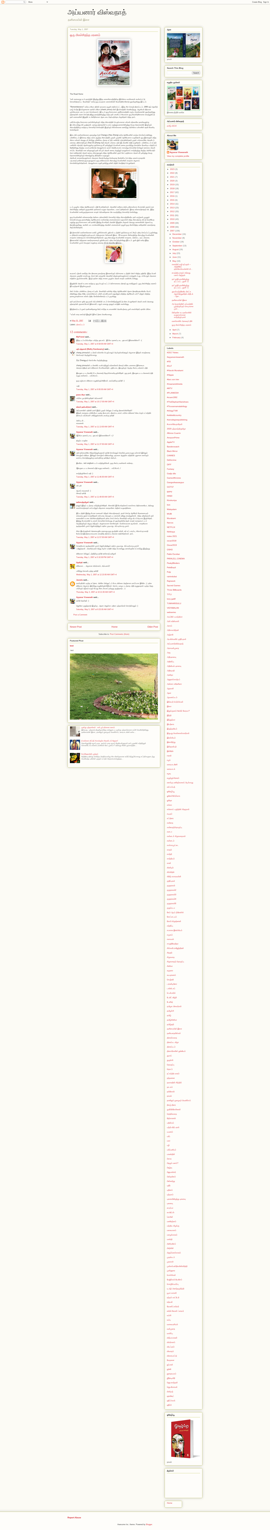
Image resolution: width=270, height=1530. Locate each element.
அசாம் (169, 626)
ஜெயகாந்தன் (172, 1382)
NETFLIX (171, 527)
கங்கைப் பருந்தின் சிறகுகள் (178, 809)
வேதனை (170, 1360)
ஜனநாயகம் (171, 1374)
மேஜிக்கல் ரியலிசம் (174, 1279)
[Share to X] (99, 320)
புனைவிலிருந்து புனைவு (176, 1199)
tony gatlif (171, 599)
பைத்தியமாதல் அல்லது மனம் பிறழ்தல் (181, 274)
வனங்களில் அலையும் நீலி (182, 321)
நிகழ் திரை (171, 1105)
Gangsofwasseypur (175, 482)
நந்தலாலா (171, 1078)
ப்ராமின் (170, 1217)
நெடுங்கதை (172, 1114)
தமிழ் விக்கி (172, 126)
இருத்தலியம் (172, 729)
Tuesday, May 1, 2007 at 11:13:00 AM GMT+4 (95, 427)
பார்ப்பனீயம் (171, 1150)
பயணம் (170, 1132)
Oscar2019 (172, 545)
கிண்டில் (170, 867)
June (174, 257)
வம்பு (169, 1320)
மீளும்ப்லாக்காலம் (174, 1253)
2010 (172, 219)
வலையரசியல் (172, 1324)
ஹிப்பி (169, 1405)
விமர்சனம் (171, 1342)
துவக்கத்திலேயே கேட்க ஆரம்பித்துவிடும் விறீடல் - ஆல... (182, 293)
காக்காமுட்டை (173, 845)
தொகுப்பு (170, 1065)
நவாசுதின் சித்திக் (174, 1082)
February (176, 337)
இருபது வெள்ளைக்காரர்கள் (178, 733)
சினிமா (170, 966)
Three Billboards (174, 590)
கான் (169, 863)
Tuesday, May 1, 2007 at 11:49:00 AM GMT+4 (95, 497)
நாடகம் (170, 1087)
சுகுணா (170, 970)
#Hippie (170, 375)
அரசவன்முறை (173, 648)
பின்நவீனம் (171, 1176)
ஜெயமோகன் (172, 1387)
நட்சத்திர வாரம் (173, 1073)
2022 (172, 173)
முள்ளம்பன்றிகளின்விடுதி (177, 1266)
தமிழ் (169, 1015)
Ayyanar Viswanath (84, 432)
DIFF (169, 464)
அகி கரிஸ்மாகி (173, 621)
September (177, 246)
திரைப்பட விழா (173, 1042)
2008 (172, 227)
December (177, 234)
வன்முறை (171, 1329)
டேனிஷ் (170, 1002)
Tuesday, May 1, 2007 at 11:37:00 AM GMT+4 (95, 444)
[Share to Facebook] (102, 320)
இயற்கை (170, 724)
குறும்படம (171, 908)
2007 (172, 231)
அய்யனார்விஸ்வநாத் (175, 644)
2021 (172, 177)
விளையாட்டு (172, 1356)
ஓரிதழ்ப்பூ (171, 791)
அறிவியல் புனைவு (174, 666)
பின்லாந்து (171, 1181)
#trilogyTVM (172, 411)
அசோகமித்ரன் (173, 630)
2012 (172, 211)
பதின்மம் (170, 1123)
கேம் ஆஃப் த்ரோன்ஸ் (175, 912)
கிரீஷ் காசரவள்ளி (174, 876)
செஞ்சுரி (170, 979)
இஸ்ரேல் (170, 751)
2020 (172, 181)
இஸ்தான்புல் (172, 746)
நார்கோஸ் (171, 1091)
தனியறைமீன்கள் (174, 1033)
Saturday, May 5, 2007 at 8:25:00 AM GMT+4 (94, 609)
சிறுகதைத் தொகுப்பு (175, 961)
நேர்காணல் (171, 1118)
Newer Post (76, 627)
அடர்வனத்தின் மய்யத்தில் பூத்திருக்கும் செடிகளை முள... (183, 306)
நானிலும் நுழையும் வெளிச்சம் (179, 1100)
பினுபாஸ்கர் (171, 1172)
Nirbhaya (171, 532)
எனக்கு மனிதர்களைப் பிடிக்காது (180, 782)
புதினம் (170, 1190)
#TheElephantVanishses (177, 402)
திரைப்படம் (80, 325)
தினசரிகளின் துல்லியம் (176, 1051)
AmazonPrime (173, 437)
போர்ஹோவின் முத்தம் (89, 754)
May (174, 261)
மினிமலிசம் (171, 1244)
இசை (169, 706)
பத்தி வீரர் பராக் (173, 1127)
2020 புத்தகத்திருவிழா (176, 429)
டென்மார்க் (171, 993)
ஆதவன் (170, 688)
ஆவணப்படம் (172, 697)
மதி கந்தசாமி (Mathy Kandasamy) (90, 349)
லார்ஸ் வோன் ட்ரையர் (175, 1311)
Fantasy (170, 469)
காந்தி (169, 854)
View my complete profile (178, 156)
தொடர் (170, 1069)
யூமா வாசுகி (172, 1293)
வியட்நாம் (171, 1347)
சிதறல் (169, 953)
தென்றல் (79, 562)
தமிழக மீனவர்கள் (174, 1006)
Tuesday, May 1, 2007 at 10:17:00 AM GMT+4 (95, 402)
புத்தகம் (170, 1194)
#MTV (169, 388)
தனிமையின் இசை (179, 300)
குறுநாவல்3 (171, 894)
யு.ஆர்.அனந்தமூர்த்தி (175, 1288)
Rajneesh (171, 581)
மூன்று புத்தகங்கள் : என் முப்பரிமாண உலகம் (98, 727)
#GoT (169, 366)
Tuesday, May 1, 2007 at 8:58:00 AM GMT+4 (94, 344)
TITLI (169, 594)
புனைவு (170, 1203)
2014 (172, 204)
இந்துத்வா (171, 720)
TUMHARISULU (174, 603)
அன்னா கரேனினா (174, 684)
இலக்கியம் (171, 738)
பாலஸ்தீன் (171, 1154)
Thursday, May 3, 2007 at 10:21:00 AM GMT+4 (95, 592)
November (177, 238)
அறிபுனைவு (171, 657)
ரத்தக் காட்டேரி (173, 1297)
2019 (172, 184)
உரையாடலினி (172, 764)
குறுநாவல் (171, 885)
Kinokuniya (172, 500)
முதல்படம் (171, 1257)
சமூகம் (170, 935)
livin (168, 505)
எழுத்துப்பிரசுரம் (173, 778)
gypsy (169, 491)
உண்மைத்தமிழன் (82, 502)
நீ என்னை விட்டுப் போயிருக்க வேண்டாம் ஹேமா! (99, 741)
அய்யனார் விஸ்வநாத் (97, 11)
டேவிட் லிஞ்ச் (172, 997)
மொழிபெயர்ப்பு (173, 1284)
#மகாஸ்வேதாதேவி (174, 424)
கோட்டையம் (172, 917)
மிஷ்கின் (170, 1248)
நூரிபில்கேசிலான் (174, 1109)
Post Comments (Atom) (119, 634)
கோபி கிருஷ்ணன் (174, 921)
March (175, 334)
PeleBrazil (171, 567)
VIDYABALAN (173, 608)
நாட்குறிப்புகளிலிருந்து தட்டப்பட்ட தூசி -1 (180, 286)
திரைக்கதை (172, 1038)
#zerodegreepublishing (177, 420)
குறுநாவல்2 (171, 890)
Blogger (149, 1524)
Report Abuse (74, 1517)
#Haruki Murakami (175, 370)
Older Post (152, 627)
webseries (171, 612)
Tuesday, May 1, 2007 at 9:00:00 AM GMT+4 (94, 389)
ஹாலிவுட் (170, 1396)
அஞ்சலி (170, 635)
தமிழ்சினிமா (172, 1020)
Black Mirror (172, 451)
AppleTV (171, 442)
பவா (168, 1141)
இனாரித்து (171, 742)
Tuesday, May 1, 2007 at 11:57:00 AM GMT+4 (95, 537)
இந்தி (169, 715)
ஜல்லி (169, 1369)
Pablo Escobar (173, 554)
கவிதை (170, 823)
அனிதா (170, 675)
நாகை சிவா (80, 395)
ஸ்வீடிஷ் (170, 1391)
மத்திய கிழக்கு (173, 1226)
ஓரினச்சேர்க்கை (173, 796)
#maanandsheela (174, 384)
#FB (169, 361)
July (174, 253)
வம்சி (169, 1315)
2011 (172, 215)
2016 (172, 196)
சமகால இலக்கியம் (174, 930)
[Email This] (94, 320)
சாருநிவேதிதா (172, 944)
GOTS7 (170, 487)
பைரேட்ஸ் (170, 1212)
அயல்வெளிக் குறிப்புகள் (176, 639)
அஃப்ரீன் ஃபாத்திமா (175, 617)
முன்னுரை (171, 1270)
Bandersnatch (173, 446)
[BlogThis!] (97, 320)
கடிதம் (169, 814)
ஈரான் (169, 756)
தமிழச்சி (170, 1011)
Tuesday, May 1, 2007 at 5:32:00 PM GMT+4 (94, 557)
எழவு (169, 773)
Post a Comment (80, 615)
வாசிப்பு (170, 1333)
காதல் (169, 850)
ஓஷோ (169, 800)
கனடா (169, 832)
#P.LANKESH (173, 393)
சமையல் (170, 939)
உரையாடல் (171, 769)
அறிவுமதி (171, 670)
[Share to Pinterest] (105, 320)
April (174, 330)
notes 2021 (172, 536)
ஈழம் (169, 760)
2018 (172, 188)
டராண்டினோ (172, 984)
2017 (172, 192)
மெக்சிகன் (171, 1275)
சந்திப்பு (170, 926)
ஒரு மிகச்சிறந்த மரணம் (181, 325)
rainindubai (172, 576)
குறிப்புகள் (171, 881)
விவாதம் (170, 1351)
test (72, 646)
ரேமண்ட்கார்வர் (173, 1306)
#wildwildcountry (174, 415)
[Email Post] (89, 321)
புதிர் (168, 1185)
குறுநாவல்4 (171, 899)
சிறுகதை (171, 957)
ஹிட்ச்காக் (171, 1400)
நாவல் (169, 1096)
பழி (168, 1145)
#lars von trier (173, 379)
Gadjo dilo (171, 473)
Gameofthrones (174, 478)
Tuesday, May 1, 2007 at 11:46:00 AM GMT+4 (95, 477)
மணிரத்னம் (171, 1221)
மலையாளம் (171, 1230)
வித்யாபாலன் (172, 1338)
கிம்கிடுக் (171, 872)
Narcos (170, 523)
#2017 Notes (172, 352)
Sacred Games (173, 585)
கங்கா (169, 805)
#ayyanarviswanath (175, 357)
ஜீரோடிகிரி (171, 1378)
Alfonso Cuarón (174, 433)
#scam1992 (172, 397)
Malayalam (172, 509)
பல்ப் (168, 1136)
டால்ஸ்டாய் (171, 988)
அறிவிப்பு (170, 661)
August (175, 249)
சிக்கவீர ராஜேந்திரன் (175, 948)
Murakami (171, 518)
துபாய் (169, 1056)
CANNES (171, 455)
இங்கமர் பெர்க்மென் (175, 702)
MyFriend (80, 337)
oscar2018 (171, 541)
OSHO (170, 549)
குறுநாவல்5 (171, 903)
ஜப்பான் (170, 1365)
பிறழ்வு (169, 1167)
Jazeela (79, 580)
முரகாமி (170, 1262)
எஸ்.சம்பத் (171, 787)
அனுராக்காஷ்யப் (173, 679)
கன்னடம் (170, 841)
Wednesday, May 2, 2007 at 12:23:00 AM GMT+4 (96, 575)
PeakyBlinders (173, 563)
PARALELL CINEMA (176, 558)
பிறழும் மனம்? (172, 1163)
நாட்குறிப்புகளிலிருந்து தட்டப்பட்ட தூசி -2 (180, 280)
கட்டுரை (170, 818)
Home (115, 627)
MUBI (169, 514)
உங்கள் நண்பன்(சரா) (83, 407)
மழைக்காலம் (172, 1235)
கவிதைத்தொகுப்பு (174, 827)
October (176, 242)
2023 (172, 169)
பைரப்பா (170, 1208)
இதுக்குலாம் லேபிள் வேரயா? (178, 711)
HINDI (169, 496)
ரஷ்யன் (170, 1302)
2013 (172, 207)
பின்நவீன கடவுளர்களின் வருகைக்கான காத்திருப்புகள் (182, 314)
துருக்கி (170, 1060)
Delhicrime (171, 460)
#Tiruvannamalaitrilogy (177, 406)
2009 (172, 223)
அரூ (168, 652)
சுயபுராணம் (171, 975)
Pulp (169, 572)
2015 (172, 200)
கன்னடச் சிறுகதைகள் (176, 836)
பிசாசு (169, 1159)
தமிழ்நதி (170, 1024)
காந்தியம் (171, 858)
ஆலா (169, 693)
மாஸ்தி (169, 1239)
